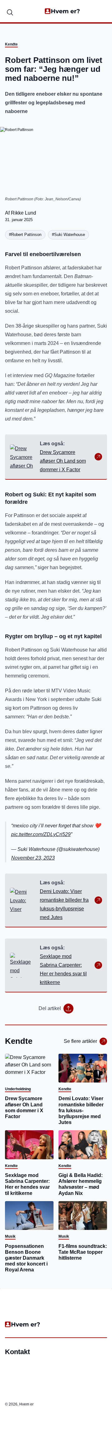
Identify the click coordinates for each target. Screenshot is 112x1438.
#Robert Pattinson (25, 234)
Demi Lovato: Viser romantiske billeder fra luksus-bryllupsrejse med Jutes (64, 904)
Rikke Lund (23, 213)
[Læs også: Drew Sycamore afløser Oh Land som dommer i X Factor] (22, 456)
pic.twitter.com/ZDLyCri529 (41, 834)
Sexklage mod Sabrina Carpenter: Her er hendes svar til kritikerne (63, 969)
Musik (10, 1236)
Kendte (11, 44)
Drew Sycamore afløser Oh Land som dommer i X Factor (63, 461)
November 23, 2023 (33, 858)
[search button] (10, 11)
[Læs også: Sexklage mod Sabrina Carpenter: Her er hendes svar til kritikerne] (22, 965)
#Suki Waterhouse (68, 234)
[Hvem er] (62, 11)
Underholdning (18, 1089)
